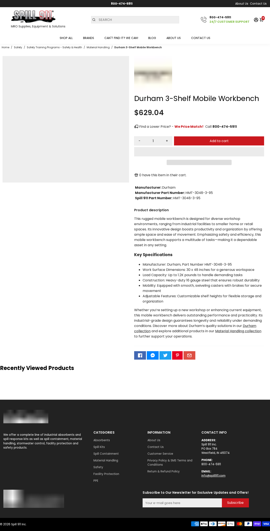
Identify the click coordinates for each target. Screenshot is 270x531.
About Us (241, 3)
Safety (98, 467)
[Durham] (153, 92)
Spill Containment (106, 454)
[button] (199, 151)
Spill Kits (99, 447)
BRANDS (88, 38)
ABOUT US (173, 38)
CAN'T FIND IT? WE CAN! (121, 38)
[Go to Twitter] (165, 355)
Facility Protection (106, 474)
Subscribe (235, 502)
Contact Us (258, 3)
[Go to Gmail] (189, 355)
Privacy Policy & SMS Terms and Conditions (169, 462)
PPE (95, 481)
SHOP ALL (66, 38)
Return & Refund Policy (163, 471)
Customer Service (160, 454)
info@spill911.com (213, 476)
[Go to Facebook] (140, 355)
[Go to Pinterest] (177, 355)
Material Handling (105, 460)
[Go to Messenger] (153, 355)
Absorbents (101, 440)
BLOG (152, 38)
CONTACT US (200, 38)
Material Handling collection (238, 331)
